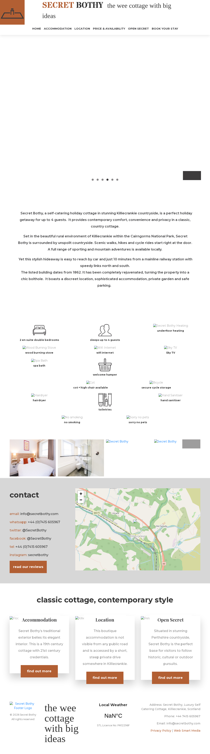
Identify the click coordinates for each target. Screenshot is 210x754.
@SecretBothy (34, 530)
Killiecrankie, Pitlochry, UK (113, 716)
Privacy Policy (161, 730)
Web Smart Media (187, 730)
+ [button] (81, 493)
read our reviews (28, 567)
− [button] (81, 499)
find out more (39, 671)
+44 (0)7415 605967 (44, 522)
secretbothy (38, 555)
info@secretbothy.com (39, 514)
